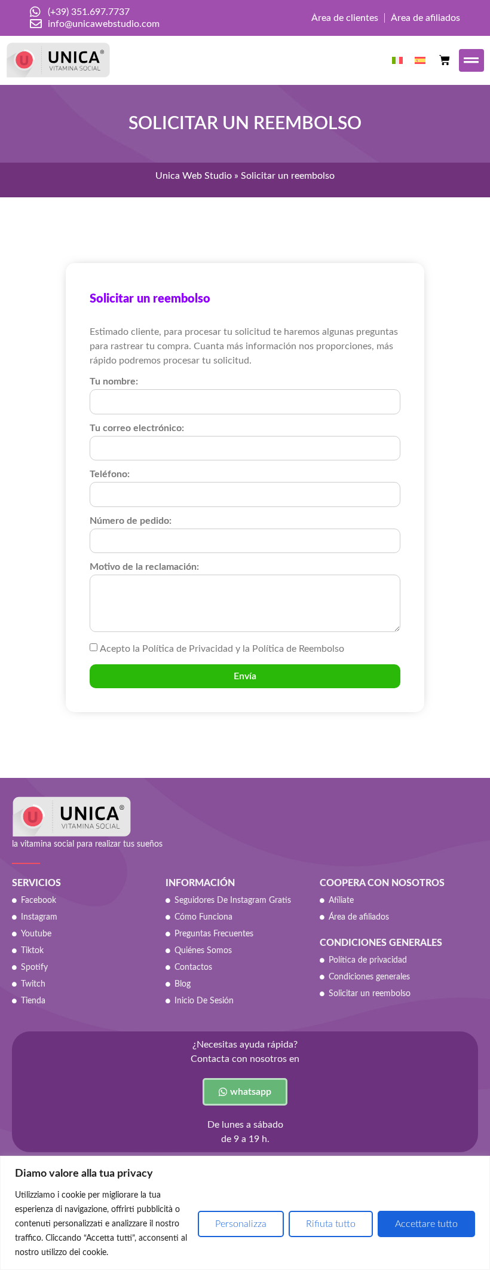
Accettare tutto (426, 1224)
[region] (245, 1213)
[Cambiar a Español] (420, 60)
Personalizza (241, 1224)
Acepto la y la (222, 649)
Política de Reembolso (298, 649)
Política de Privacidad (187, 649)
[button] (472, 60)
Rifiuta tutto (331, 1224)
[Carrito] (444, 60)
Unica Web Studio (193, 176)
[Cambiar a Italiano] (397, 60)
